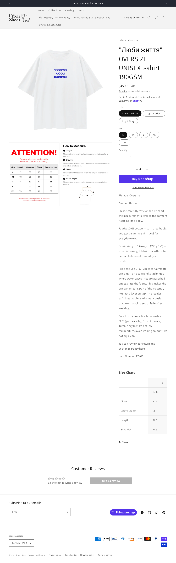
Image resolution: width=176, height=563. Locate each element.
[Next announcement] (166, 3)
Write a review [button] (111, 481)
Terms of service (105, 555)
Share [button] (125, 442)
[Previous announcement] (10, 3)
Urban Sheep (21, 555)
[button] (149, 17)
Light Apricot (154, 113)
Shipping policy (87, 555)
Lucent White (130, 113)
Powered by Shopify (36, 555)
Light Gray (128, 121)
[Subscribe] (66, 512)
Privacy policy (54, 555)
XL (154, 134)
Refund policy (71, 555)
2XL (124, 142)
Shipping (123, 91)
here (142, 348)
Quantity (123, 150)
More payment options (143, 187)
